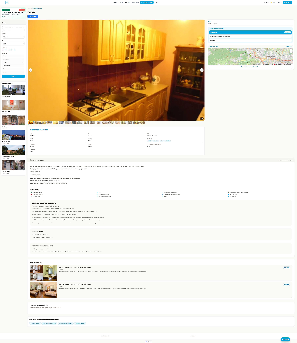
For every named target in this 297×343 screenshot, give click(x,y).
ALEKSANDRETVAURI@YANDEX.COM (220, 36)
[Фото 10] (86, 122)
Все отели (193, 336)
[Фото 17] (129, 122)
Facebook (212, 40)
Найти (13, 76)
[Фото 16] (123, 122)
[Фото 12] (99, 122)
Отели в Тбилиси (35, 323)
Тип (3, 40)
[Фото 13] (105, 122)
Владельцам (135, 2)
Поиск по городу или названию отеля (12, 27)
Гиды (121, 2)
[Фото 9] (80, 122)
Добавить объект (147, 2)
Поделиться (33, 16)
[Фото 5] (55, 122)
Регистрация (287, 2)
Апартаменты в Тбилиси (49, 323)
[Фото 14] (111, 122)
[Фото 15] (117, 122)
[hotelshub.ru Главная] (7, 2)
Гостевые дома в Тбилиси (65, 323)
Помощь (285, 339)
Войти (279, 2)
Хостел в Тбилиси (37, 8)
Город (3, 33)
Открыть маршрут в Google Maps (250, 67)
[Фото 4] (49, 122)
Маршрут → (289, 46)
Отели (29, 8)
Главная (116, 2)
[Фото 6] (61, 122)
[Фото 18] (136, 122)
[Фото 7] (68, 122)
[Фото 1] (30, 122)
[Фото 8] (74, 122)
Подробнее (286, 267)
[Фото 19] (142, 122)
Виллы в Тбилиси (80, 323)
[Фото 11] (92, 122)
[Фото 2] (37, 122)
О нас (157, 2)
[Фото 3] (43, 122)
